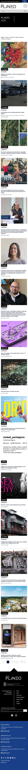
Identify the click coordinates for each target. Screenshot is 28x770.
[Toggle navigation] (24, 1)
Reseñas (8, 39)
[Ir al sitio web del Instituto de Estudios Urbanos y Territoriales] (13, 684)
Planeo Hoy (19, 695)
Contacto (18, 703)
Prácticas (3, 39)
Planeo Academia (20, 697)
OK (25, 710)
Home (17, 691)
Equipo (17, 701)
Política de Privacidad (5, 760)
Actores (7, 37)
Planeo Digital (19, 699)
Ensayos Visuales (19, 37)
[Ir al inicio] (8, 6)
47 (22, 662)
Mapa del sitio (4, 762)
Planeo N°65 (4, 350)
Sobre (17, 693)
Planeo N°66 (4, 71)
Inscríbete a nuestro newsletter (8, 708)
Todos (2, 37)
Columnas (12, 37)
